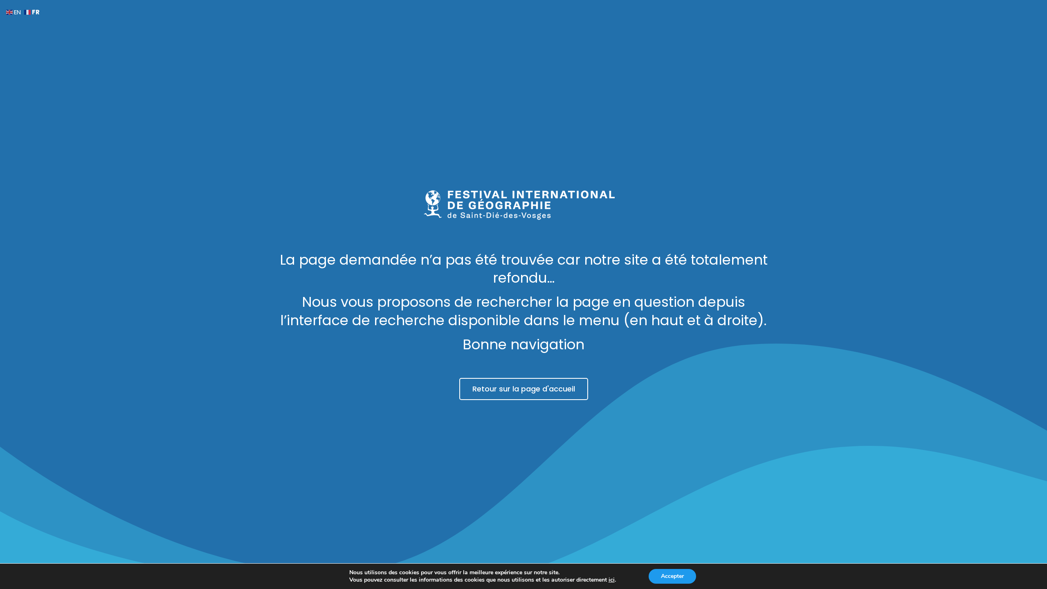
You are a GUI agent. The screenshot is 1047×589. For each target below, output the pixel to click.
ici (612, 580)
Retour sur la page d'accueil (523, 389)
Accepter (672, 576)
